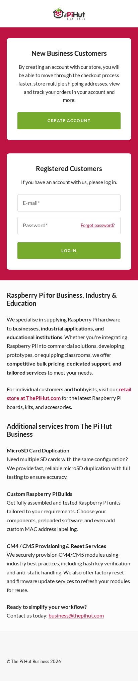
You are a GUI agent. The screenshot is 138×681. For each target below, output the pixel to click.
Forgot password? (98, 225)
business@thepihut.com (76, 615)
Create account (69, 120)
